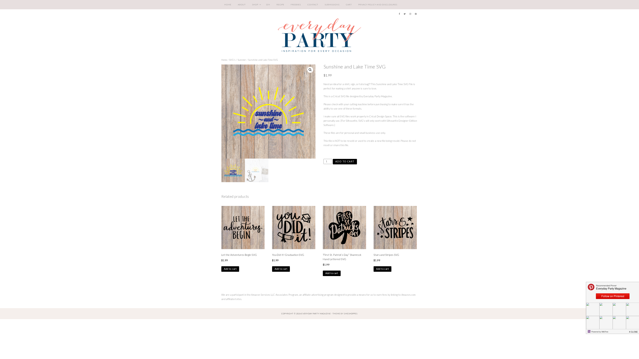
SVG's (232, 60)
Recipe (280, 4)
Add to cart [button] (230, 268)
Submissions (332, 4)
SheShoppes (350, 313)
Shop (255, 4)
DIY (268, 4)
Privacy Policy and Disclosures (377, 4)
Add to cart (345, 161)
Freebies (296, 4)
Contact (312, 4)
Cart (349, 4)
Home (227, 4)
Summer (242, 60)
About (242, 4)
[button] (310, 70)
